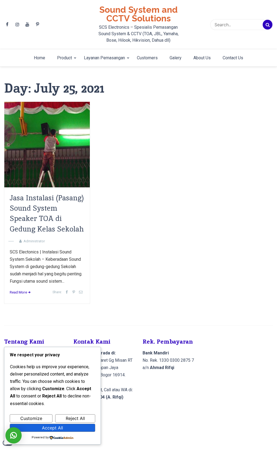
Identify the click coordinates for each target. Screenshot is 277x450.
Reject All (75, 418)
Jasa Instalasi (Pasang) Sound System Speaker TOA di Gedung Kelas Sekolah (47, 213)
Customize (31, 418)
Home (39, 57)
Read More (18, 292)
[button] (13, 435)
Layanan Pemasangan (104, 57)
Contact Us (233, 57)
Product (64, 57)
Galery (176, 57)
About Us (202, 57)
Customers (147, 57)
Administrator (34, 241)
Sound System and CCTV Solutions (138, 14)
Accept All (52, 428)
